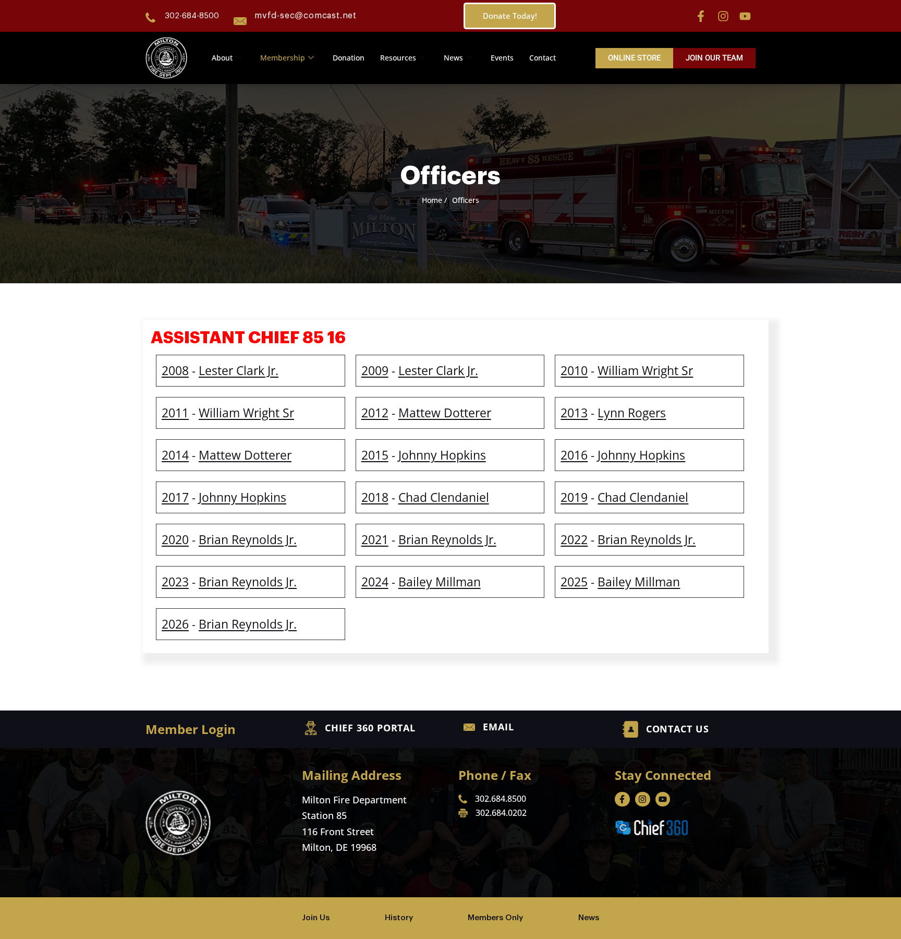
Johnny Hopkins (442, 455)
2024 (374, 581)
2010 (574, 370)
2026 (175, 624)
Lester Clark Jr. (238, 370)
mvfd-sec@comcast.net (305, 15)
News (453, 58)
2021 (374, 539)
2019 (574, 497)
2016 (574, 455)
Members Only (495, 918)
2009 (374, 370)
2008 (175, 370)
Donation (348, 58)
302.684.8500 (500, 798)
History (399, 918)
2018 (374, 497)
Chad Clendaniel (443, 497)
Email (498, 726)
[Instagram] (723, 16)
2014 (175, 455)
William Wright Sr (645, 370)
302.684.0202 (501, 812)
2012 (374, 412)
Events (502, 58)
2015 (374, 455)
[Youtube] (745, 16)
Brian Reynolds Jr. (248, 539)
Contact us (677, 729)
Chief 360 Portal (370, 727)
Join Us (316, 918)
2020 (175, 539)
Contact (542, 58)
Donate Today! (510, 15)
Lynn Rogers (632, 412)
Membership (282, 58)
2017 (175, 497)
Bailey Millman (439, 581)
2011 (175, 412)
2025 (574, 581)
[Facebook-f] (700, 16)
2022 (574, 539)
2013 (574, 412)
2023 (175, 581)
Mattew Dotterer (444, 412)
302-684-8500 (192, 16)
